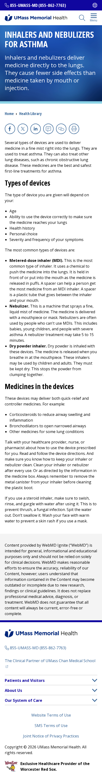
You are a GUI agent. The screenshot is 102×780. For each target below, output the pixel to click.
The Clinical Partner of (51, 660)
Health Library (30, 113)
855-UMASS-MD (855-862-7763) (38, 5)
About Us (13, 690)
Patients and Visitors (25, 680)
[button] (94, 680)
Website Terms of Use (51, 715)
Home (9, 113)
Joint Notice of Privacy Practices (51, 736)
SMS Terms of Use (51, 725)
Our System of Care (23, 700)
